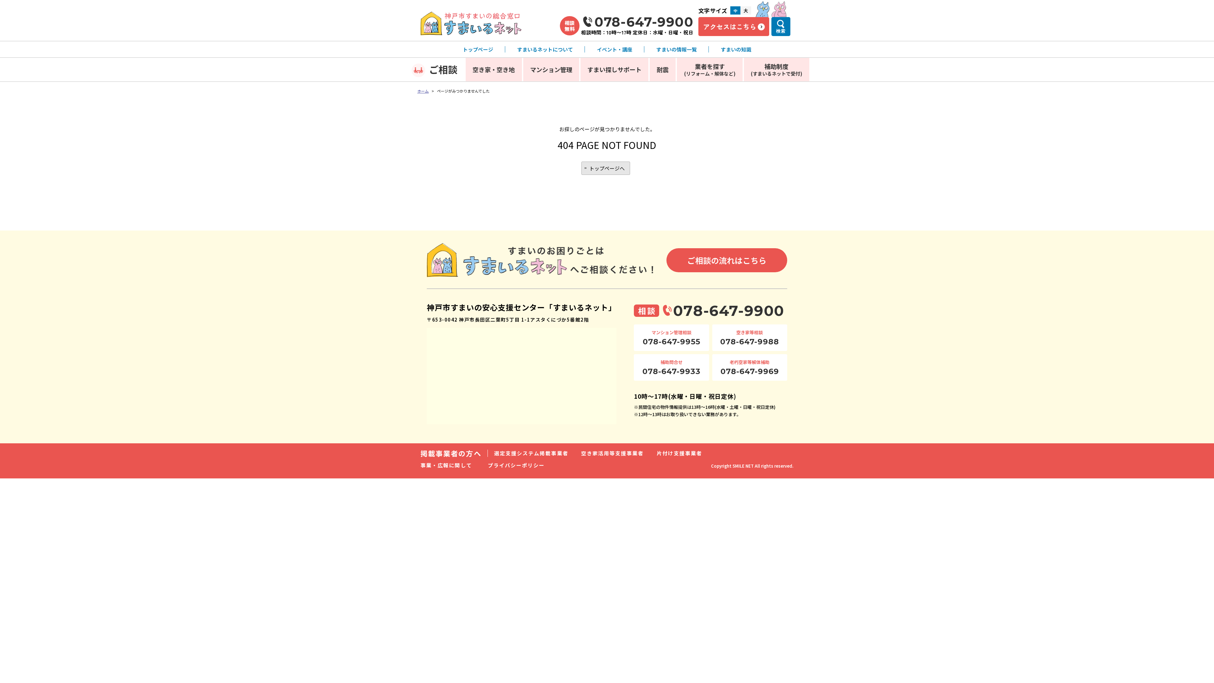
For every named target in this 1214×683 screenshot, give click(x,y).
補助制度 (776, 69)
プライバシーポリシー (516, 465)
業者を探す (710, 69)
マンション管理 (551, 69)
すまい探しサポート (614, 69)
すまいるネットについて (545, 49)
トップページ (478, 49)
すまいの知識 (736, 49)
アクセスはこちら (729, 26)
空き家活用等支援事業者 (612, 453)
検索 (781, 31)
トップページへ (607, 168)
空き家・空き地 (494, 69)
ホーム (423, 91)
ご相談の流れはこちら (726, 260)
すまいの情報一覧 (676, 49)
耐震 (663, 69)
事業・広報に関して (446, 465)
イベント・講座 (614, 49)
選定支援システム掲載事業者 (531, 453)
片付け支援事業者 (679, 453)
